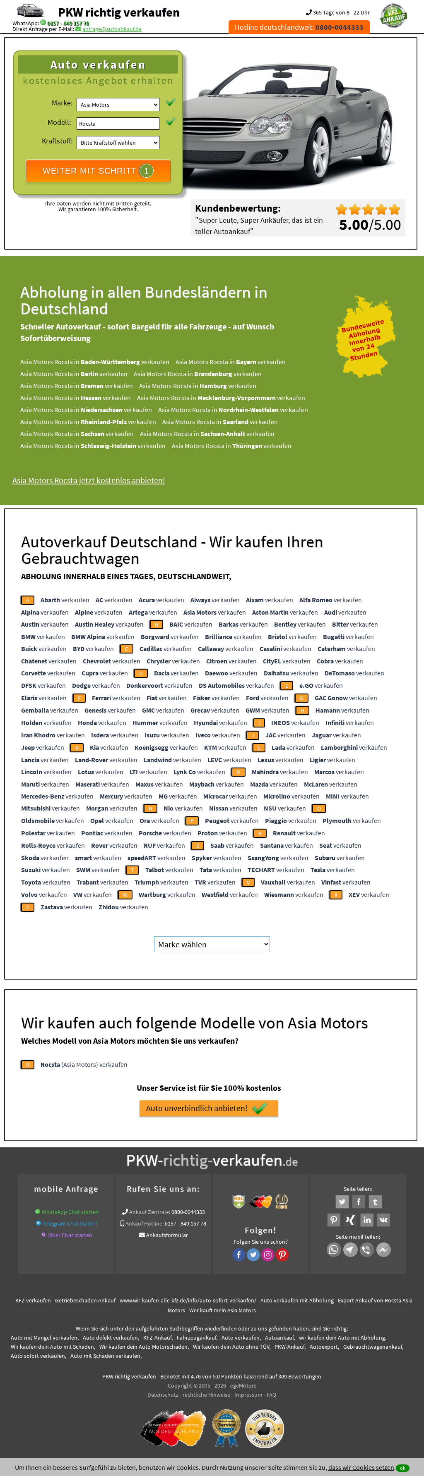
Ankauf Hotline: (144, 1223)
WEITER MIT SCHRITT (96, 170)
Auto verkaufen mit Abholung (297, 1300)
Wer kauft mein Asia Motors (222, 1310)
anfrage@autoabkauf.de (112, 29)
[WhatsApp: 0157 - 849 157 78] (43, 23)
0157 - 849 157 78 (68, 23)
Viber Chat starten (70, 1235)
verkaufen (65, 600)
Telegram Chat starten (70, 1223)
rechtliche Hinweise (206, 1394)
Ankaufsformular (167, 1235)
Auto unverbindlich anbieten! (197, 1108)
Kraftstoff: (57, 140)
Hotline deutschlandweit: (299, 27)
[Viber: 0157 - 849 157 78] (44, 1235)
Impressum (248, 1394)
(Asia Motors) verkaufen (84, 1064)
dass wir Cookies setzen (361, 1467)
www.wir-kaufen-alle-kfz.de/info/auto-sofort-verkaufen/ (188, 1300)
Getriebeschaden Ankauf (85, 1300)
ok (402, 1468)
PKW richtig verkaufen (119, 12)
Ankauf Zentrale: (149, 1212)
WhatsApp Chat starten (70, 1212)
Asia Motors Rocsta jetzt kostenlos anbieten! (88, 480)
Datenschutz (162, 1394)
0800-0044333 (188, 1212)
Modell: (59, 122)
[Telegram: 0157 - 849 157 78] (38, 1223)
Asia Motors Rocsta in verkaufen (94, 362)
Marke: (62, 102)
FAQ (271, 1394)
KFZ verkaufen (33, 1300)
